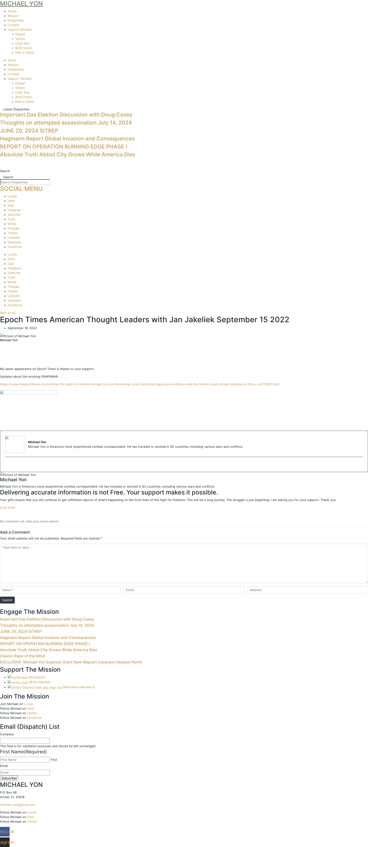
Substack (14, 242)
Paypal (20, 34)
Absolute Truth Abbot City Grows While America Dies (67, 154)
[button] (184, 346)
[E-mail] (7, 465)
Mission (13, 16)
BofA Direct (23, 48)
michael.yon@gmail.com (17, 805)
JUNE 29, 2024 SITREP (29, 130)
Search (5, 171)
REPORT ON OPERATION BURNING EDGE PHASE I (63, 146)
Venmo (20, 39)
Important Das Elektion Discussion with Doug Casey (66, 114)
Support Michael (20, 29)
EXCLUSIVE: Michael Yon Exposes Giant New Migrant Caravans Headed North (71, 662)
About (12, 11)
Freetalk (13, 228)
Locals (12, 196)
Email (4, 766)
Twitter (13, 233)
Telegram (14, 210)
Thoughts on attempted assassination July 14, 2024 (66, 122)
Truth (11, 219)
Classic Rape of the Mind (22, 656)
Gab (11, 205)
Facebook (15, 247)
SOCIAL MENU (21, 188)
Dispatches (16, 20)
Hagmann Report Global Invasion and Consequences (67, 138)
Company (7, 734)
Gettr (11, 201)
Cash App (22, 43)
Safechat (14, 214)
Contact (13, 25)
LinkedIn (14, 237)
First (54, 760)
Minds (12, 224)
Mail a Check (24, 52)
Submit (7, 600)
